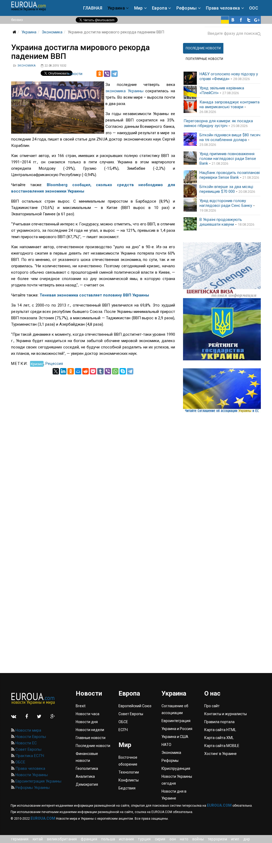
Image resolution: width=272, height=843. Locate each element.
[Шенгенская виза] (222, 270)
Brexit (81, 706)
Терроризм (217, 839)
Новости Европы (30, 736)
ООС (253, 8)
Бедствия (126, 788)
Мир (138, 8)
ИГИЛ (235, 839)
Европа (159, 8)
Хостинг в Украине (220, 754)
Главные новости (90, 738)
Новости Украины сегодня (177, 779)
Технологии (128, 772)
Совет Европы (27, 749)
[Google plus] (257, 20)
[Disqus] (93, 440)
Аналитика (85, 776)
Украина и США (175, 737)
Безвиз (17, 20)
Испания (126, 839)
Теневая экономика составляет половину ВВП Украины (94, 295)
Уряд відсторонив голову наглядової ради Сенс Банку (225, 203)
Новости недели (90, 730)
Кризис (37, 363)
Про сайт (212, 706)
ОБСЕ (19, 762)
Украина (116, 8)
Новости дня (87, 722)
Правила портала (219, 722)
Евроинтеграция (176, 721)
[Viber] (107, 74)
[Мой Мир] (78, 371)
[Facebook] (241, 20)
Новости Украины (31, 774)
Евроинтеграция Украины (37, 781)
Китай (38, 839)
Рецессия (54, 363)
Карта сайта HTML (220, 730)
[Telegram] (114, 74)
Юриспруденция (176, 768)
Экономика (52, 32)
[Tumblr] (100, 371)
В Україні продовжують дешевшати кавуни (220, 222)
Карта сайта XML (219, 738)
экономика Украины (124, 91)
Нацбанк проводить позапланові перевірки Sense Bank (229, 175)
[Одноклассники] (99, 74)
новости (74, 73)
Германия (20, 839)
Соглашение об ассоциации (175, 709)
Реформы (186, 8)
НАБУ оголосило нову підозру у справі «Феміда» (228, 76)
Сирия (160, 839)
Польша (108, 839)
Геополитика (87, 768)
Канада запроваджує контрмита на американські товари (229, 104)
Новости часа (87, 714)
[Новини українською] (225, 20)
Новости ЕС (25, 743)
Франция (89, 839)
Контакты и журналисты (225, 714)
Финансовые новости (87, 757)
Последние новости (93, 746)
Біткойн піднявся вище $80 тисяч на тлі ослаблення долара (229, 137)
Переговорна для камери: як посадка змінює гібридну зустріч (218, 123)
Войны (198, 839)
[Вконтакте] (233, 20)
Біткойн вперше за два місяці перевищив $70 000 (226, 189)
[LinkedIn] (63, 371)
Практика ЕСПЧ (29, 755)
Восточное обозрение (127, 760)
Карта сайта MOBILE (221, 746)
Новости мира (27, 730)
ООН (172, 839)
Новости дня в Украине (174, 794)
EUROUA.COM (219, 805)
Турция (144, 839)
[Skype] (123, 371)
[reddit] (85, 371)
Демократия (87, 784)
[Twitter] (249, 20)
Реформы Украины (32, 787)
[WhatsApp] (115, 371)
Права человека (223, 8)
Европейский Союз (134, 706)
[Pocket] (93, 371)
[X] (56, 371)
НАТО (184, 839)
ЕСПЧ (123, 730)
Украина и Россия (177, 729)
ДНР (246, 839)
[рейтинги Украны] (222, 329)
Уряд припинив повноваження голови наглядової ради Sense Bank (227, 158)
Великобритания (62, 839)
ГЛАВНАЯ (92, 8)
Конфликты (128, 780)
